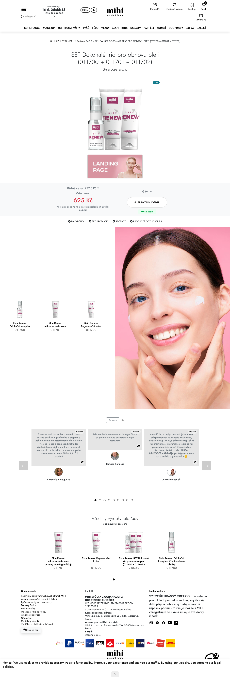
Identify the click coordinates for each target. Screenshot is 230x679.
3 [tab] (104, 500)
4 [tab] (109, 500)
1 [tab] (95, 500)
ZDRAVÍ (161, 28)
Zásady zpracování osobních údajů (39, 599)
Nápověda (26, 618)
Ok (115, 674)
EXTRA (190, 28)
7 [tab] (123, 500)
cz (86, 10)
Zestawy (80, 41)
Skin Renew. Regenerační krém (96, 560)
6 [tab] (118, 500)
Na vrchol (78, 221)
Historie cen (32, 630)
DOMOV (135, 28)
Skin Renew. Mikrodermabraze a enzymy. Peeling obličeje (58, 561)
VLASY (105, 28)
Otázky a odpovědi (30, 614)
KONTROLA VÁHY (68, 28)
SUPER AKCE (32, 28)
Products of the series (147, 221)
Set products (99, 221)
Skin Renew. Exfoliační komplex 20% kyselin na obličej (171, 561)
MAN (115, 28)
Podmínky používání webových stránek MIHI (43, 595)
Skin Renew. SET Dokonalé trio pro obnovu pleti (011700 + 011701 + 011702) (134, 561)
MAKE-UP (49, 28)
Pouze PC (155, 9)
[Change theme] (94, 10)
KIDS (124, 28)
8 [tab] (127, 500)
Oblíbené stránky (174, 9)
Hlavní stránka (62, 41)
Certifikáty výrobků (30, 621)
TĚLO (95, 28)
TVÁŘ (86, 28)
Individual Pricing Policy (33, 611)
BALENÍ (201, 28)
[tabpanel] (58, 455)
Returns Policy (28, 608)
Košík (203, 6)
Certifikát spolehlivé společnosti (37, 624)
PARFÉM (148, 28)
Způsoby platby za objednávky (36, 602)
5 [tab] (113, 500)
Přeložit (79, 431)
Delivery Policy (28, 605)
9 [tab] (132, 500)
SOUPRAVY (176, 28)
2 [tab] (100, 500)
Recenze (120, 221)
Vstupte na (201, 19)
